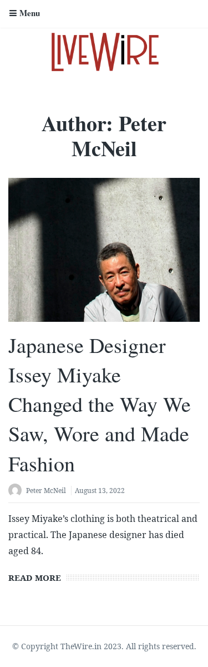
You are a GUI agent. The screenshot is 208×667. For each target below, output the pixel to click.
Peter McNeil (46, 490)
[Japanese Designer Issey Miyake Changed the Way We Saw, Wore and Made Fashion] (104, 250)
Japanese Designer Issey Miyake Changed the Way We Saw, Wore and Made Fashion (99, 404)
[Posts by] (17, 491)
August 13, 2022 (100, 490)
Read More (34, 577)
